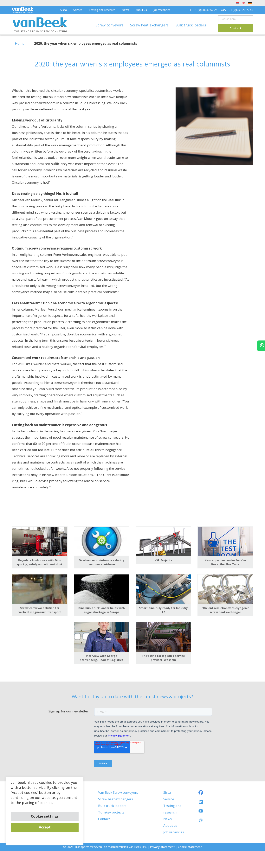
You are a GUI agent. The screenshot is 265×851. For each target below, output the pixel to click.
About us (141, 10)
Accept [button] (45, 827)
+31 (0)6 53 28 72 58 (237, 10)
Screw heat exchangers (150, 25)
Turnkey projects (111, 812)
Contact (235, 28)
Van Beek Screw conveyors (118, 792)
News (125, 10)
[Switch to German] (250, 2)
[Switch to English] (244, 2)
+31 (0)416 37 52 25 (203, 10)
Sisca (63, 10)
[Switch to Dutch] (237, 2)
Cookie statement (190, 847)
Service (77, 10)
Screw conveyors (110, 25)
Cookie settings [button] (45, 816)
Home (19, 43)
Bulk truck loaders (190, 25)
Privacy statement (162, 847)
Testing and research (102, 10)
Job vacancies (162, 10)
